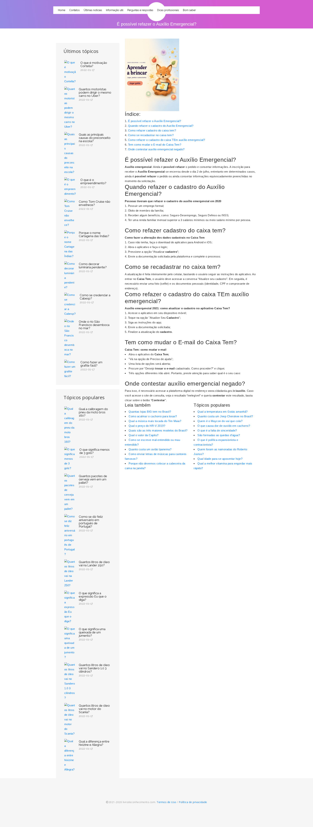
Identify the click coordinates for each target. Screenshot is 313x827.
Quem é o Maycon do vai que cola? (219, 421)
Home (61, 10)
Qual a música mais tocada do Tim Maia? (155, 421)
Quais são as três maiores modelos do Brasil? (158, 430)
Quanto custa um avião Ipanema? (150, 449)
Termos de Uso (166, 802)
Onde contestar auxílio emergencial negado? (156, 149)
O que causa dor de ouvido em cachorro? (223, 425)
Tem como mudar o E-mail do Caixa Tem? (154, 144)
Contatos (74, 10)
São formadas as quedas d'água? (218, 435)
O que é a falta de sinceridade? (217, 430)
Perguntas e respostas (140, 10)
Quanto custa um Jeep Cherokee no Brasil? (225, 416)
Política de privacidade (193, 802)
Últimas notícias (93, 10)
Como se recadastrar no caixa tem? (151, 135)
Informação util (114, 10)
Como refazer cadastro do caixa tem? (152, 130)
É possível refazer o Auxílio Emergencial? (154, 121)
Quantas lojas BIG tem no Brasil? (150, 411)
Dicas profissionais (168, 10)
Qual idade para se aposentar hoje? (219, 458)
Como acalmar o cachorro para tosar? (153, 416)
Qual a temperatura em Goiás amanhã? (222, 411)
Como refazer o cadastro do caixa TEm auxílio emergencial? (166, 139)
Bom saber (189, 10)
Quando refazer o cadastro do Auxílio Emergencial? (160, 125)
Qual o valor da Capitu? (143, 435)
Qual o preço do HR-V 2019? (147, 425)
